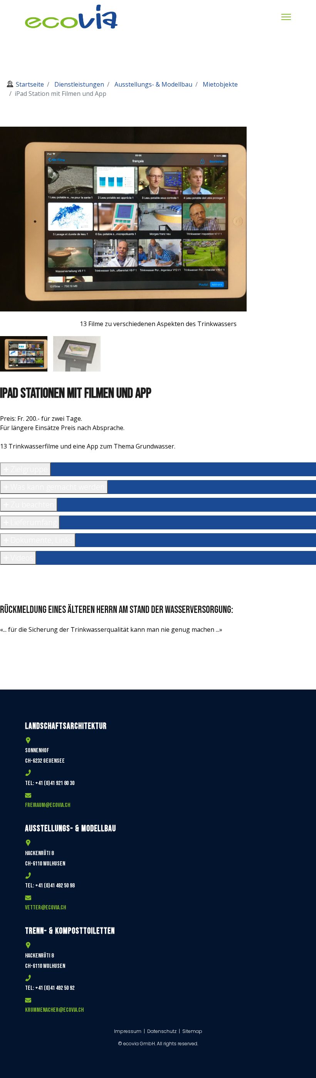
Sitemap (192, 1031)
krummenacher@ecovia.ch (54, 1010)
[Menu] (286, 16)
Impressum (128, 1031)
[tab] (23, 354)
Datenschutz (161, 1031)
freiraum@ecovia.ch (47, 805)
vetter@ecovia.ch (45, 907)
